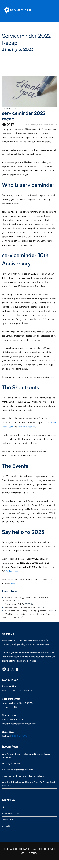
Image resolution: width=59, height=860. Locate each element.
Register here (12, 571)
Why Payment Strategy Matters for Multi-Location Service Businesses (26, 755)
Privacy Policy (8, 819)
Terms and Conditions (11, 813)
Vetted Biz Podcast (26, 426)
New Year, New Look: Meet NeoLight (20, 607)
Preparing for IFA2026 (14, 604)
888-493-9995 (19, 736)
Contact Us (6, 826)
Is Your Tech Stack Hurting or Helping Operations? (26, 610)
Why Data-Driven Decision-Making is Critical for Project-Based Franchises (28, 783)
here (51, 377)
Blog (4, 807)
